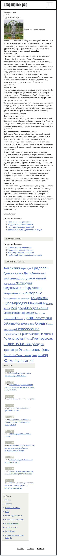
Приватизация (29, 334)
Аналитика (12, 268)
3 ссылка (40, 549)
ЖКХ (7, 512)
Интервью (33, 293)
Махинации (37, 303)
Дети (27, 273)
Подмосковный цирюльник (19, 222)
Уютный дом (10, 531)
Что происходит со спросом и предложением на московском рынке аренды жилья (19, 387)
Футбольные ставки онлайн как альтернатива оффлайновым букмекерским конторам (19, 448)
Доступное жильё (32, 278)
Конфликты (39, 298)
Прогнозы (46, 334)
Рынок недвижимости (13, 516)
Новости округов (18, 318)
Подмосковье (11, 334)
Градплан (40, 268)
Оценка (50, 324)
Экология (10, 355)
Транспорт (11, 349)
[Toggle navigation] (49, 5)
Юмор (43, 355)
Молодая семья (36, 308)
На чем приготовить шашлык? (21, 227)
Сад (50, 338)
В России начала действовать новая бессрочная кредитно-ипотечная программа (19, 485)
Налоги (29, 312)
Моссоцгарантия (14, 312)
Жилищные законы (12, 508)
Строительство (17, 344)
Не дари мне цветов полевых (20, 225)
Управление (29, 349)
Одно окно (29, 324)
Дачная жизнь (13, 273)
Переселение (28, 329)
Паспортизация (10, 330)
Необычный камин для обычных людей (25, 230)
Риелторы (39, 338)
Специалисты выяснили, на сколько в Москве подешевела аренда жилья (18, 422)
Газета (7, 500)
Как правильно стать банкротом (22, 399)
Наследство (39, 313)
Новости (8, 366)
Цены (45, 350)
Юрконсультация (19, 360)
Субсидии (37, 344)
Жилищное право (12, 523)
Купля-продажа (16, 303)
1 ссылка (20, 549)
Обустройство (14, 323)
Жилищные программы (14, 520)
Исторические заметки (17, 298)
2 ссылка (30, 549)
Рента (29, 339)
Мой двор (18, 308)
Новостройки (42, 318)
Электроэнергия (26, 355)
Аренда (26, 268)
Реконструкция (15, 338)
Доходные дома (10, 284)
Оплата (41, 323)
